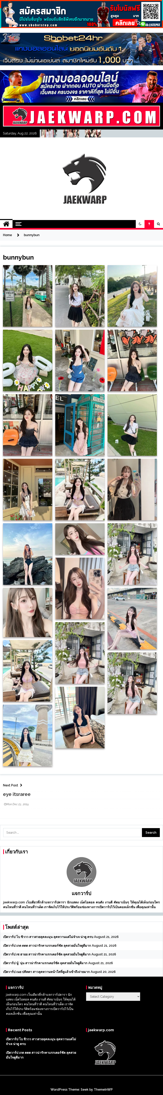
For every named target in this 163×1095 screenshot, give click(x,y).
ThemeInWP (103, 1089)
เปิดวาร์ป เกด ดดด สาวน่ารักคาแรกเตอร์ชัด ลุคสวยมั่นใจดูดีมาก (47, 945)
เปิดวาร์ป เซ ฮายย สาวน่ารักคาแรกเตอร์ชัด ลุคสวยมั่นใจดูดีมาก (47, 954)
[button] (140, 224)
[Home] (6, 224)
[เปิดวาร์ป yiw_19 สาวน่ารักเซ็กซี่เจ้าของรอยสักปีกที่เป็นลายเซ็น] (97, 134)
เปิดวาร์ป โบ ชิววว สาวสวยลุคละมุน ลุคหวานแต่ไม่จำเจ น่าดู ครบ (48, 937)
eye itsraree (17, 794)
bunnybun (18, 257)
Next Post (10, 785)
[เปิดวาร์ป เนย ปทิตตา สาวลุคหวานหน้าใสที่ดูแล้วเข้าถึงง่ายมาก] (75, 134)
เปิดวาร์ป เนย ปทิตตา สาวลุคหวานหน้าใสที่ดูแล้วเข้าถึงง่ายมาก (46, 972)
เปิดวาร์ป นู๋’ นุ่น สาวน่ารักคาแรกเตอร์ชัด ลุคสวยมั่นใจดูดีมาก (45, 963)
